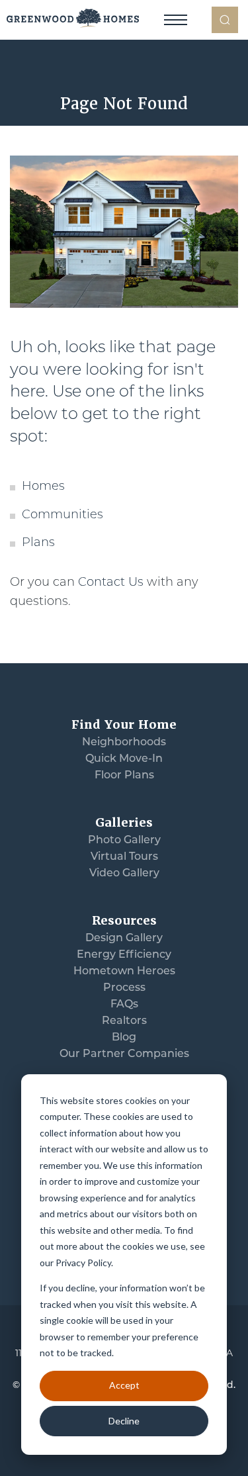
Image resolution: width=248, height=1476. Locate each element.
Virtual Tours (124, 857)
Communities (62, 516)
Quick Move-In (124, 759)
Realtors (124, 1021)
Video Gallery (124, 873)
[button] (225, 20)
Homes (43, 487)
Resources (124, 920)
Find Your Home (124, 724)
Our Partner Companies (124, 1054)
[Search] (225, 20)
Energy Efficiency (124, 955)
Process (124, 988)
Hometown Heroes (124, 971)
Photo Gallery (124, 840)
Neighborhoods (124, 742)
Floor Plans (124, 775)
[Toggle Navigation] (175, 20)
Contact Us (111, 583)
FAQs (124, 1004)
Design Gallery (124, 938)
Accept (124, 1385)
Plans (38, 543)
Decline (124, 1420)
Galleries (124, 822)
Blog (124, 1038)
